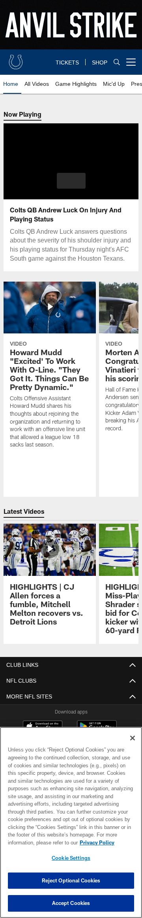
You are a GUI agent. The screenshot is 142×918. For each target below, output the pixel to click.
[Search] (117, 62)
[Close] (132, 738)
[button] (71, 181)
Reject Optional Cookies (71, 880)
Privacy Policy (34, 842)
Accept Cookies (71, 903)
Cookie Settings (71, 858)
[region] (71, 822)
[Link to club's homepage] (15, 59)
